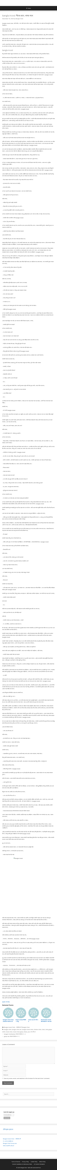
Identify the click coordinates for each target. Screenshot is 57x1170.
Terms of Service (15, 1161)
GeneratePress (37, 1167)
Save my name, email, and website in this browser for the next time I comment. (27, 1078)
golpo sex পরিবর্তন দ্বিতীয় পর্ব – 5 (11, 1036)
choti (43, 1029)
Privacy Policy (25, 1161)
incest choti (9, 1032)
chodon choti (37, 1029)
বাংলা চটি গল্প (33, 1032)
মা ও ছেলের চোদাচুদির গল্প (8, 1141)
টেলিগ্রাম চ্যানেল (8, 1129)
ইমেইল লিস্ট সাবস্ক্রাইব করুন (9, 1112)
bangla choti (7, 1029)
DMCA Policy (42, 1161)
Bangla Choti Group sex (10, 1143)
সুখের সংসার (6, 1001)
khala (25, 1032)
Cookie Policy (34, 1161)
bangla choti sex (16, 1029)
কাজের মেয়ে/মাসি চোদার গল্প (8, 1146)
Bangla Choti (26, 1027)
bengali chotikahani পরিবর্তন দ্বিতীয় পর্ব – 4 (14, 1034)
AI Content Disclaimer (39, 1164)
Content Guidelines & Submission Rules (22, 1164)
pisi (29, 1032)
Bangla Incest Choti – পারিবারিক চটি (12, 1139)
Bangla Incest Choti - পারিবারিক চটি (13, 1027)
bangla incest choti (27, 1029)
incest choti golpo (18, 1032)
